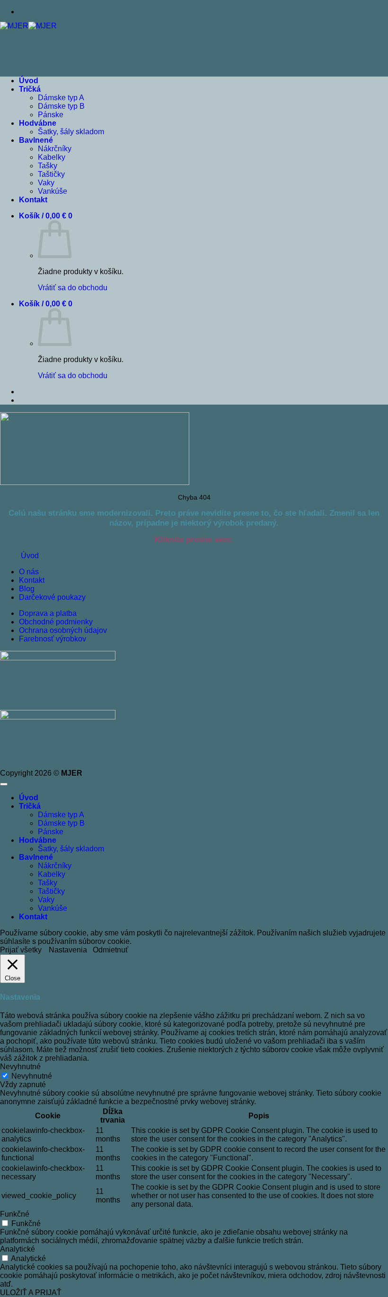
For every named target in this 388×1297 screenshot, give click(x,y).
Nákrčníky (54, 149)
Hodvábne (37, 123)
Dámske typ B (61, 106)
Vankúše (52, 191)
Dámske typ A (61, 98)
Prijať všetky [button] (21, 950)
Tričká (30, 89)
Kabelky (51, 157)
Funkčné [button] (14, 1214)
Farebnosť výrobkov (52, 639)
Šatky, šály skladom (71, 132)
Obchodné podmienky (56, 622)
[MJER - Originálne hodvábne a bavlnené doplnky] (28, 26)
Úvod (28, 81)
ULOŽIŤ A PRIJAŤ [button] (31, 1292)
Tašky (47, 166)
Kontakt (33, 200)
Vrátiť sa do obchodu (72, 288)
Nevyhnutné (31, 1076)
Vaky (46, 183)
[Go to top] (4, 784)
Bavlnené (36, 140)
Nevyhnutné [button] (20, 1067)
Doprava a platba (48, 613)
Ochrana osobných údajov (63, 630)
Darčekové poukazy (52, 597)
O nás (29, 572)
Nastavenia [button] (68, 950)
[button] (45, 216)
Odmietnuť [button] (110, 950)
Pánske (50, 115)
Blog (27, 589)
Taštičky (51, 174)
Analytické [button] (17, 1249)
